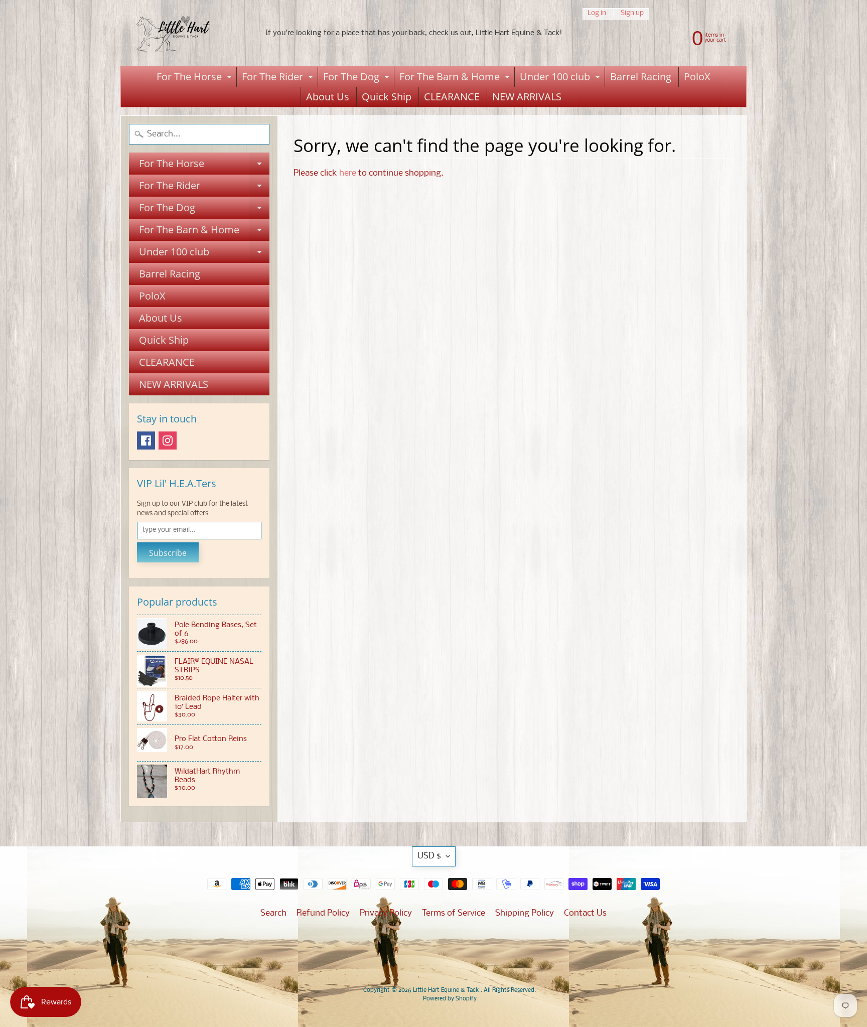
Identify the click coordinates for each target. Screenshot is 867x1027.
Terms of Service (453, 913)
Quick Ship (386, 96)
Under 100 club (561, 78)
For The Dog (357, 78)
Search (273, 913)
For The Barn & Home (455, 78)
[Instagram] (168, 440)
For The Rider (279, 78)
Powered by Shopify (450, 999)
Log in (597, 14)
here (347, 173)
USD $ (429, 856)
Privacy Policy (386, 913)
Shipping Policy (524, 913)
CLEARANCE (452, 96)
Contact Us (585, 913)
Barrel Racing (640, 76)
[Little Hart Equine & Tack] (183, 33)
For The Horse (195, 78)
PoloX (697, 76)
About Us (327, 96)
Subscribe (168, 552)
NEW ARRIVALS (526, 96)
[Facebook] (146, 440)
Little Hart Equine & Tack (447, 990)
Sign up (632, 14)
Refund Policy (323, 913)
